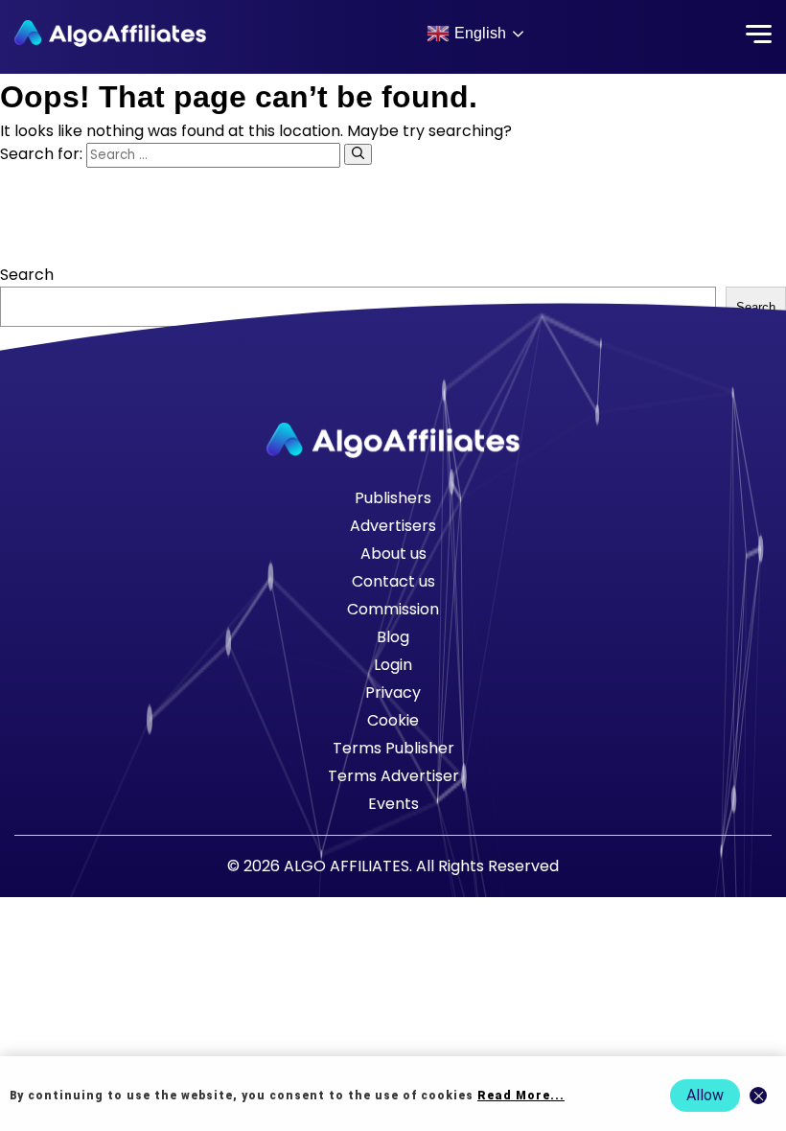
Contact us (393, 581)
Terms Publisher (393, 748)
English (480, 33)
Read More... (521, 1095)
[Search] (358, 154)
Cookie (393, 720)
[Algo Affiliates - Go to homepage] (110, 33)
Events (393, 804)
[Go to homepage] (393, 440)
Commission (393, 609)
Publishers (393, 498)
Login (393, 665)
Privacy (393, 692)
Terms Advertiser (393, 776)
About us (393, 553)
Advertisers (393, 526)
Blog (393, 637)
